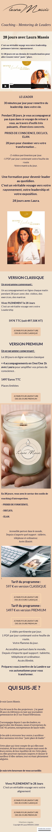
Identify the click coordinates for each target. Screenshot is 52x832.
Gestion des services (44, 828)
